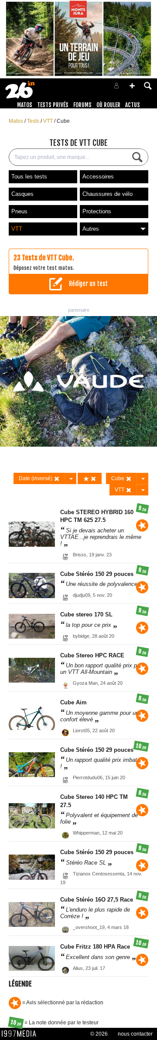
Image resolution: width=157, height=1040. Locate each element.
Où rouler (108, 104)
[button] (132, 86)
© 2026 (99, 1034)
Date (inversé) (36, 478)
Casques (22, 194)
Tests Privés (52, 104)
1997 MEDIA (21, 1034)
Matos (24, 104)
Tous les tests (29, 176)
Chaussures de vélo (107, 194)
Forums (82, 104)
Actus (132, 104)
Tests (34, 121)
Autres (90, 229)
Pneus (19, 211)
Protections (96, 211)
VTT (48, 121)
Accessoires (98, 176)
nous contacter (135, 1034)
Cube (63, 121)
